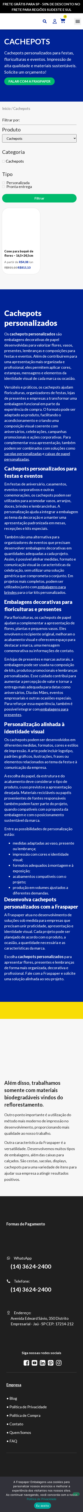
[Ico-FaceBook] (26, 1363)
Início (6, 108)
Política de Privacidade (41, 1499)
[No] (76, 1494)
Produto (11, 129)
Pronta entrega (19, 186)
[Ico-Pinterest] (50, 1363)
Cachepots (15, 161)
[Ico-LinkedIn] (42, 1363)
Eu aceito (42, 1505)
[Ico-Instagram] (59, 1363)
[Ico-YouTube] (34, 1363)
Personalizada (18, 183)
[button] (77, 21)
